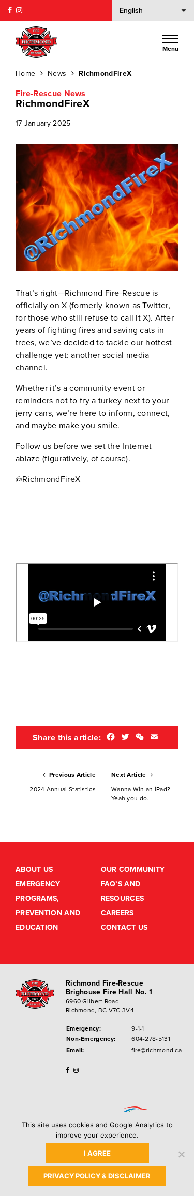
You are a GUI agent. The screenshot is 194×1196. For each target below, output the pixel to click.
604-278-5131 (150, 1038)
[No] (181, 1154)
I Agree (97, 1153)
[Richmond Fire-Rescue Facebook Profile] (10, 10)
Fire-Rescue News (51, 93)
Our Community (133, 869)
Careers (117, 913)
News (57, 73)
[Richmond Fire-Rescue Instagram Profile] (19, 10)
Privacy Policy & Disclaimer (97, 1176)
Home (25, 73)
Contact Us (124, 927)
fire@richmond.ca (156, 1050)
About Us (34, 869)
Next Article (140, 786)
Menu (170, 48)
